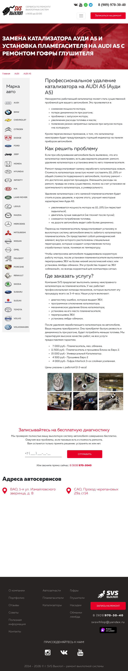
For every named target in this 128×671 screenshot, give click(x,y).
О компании (17, 590)
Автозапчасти (52, 590)
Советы (14, 612)
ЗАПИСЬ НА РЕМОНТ (108, 606)
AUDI (16, 103)
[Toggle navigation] (81, 16)
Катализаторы (52, 605)
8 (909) (80, 465)
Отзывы (14, 605)
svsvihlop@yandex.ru (108, 622)
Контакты (15, 631)
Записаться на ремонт (108, 15)
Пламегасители (53, 598)
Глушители (77, 598)
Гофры (74, 590)
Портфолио (16, 598)
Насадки (75, 605)
